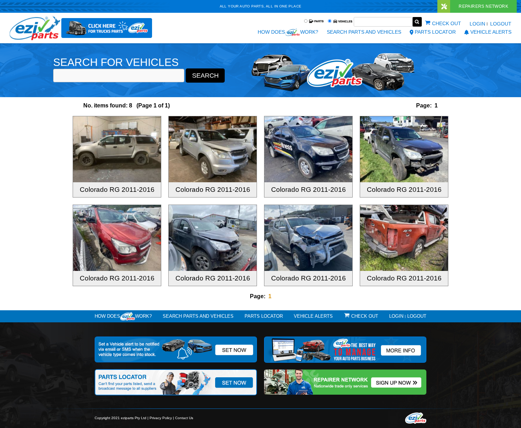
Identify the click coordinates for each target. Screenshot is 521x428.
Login (477, 24)
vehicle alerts (490, 32)
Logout (500, 24)
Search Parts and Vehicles (364, 32)
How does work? (288, 32)
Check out (446, 23)
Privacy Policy (161, 418)
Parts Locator (435, 32)
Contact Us (184, 418)
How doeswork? (123, 316)
